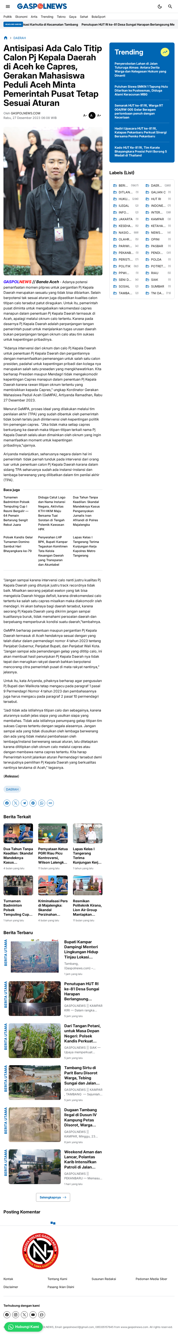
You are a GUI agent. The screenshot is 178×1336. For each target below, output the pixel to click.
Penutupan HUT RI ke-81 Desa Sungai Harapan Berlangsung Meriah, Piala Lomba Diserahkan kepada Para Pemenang (83, 991)
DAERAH (12, 789)
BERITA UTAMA (5, 952)
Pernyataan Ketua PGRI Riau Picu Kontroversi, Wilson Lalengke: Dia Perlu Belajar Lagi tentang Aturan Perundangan (53, 856)
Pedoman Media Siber (151, 1279)
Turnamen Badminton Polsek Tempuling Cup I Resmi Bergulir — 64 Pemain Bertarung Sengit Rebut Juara (16, 510)
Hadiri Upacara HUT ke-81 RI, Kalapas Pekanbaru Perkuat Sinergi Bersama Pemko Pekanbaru (141, 132)
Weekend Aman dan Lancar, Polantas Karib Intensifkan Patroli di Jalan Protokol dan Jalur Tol (83, 1160)
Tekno (61, 16)
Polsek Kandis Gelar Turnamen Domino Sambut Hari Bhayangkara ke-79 (18, 544)
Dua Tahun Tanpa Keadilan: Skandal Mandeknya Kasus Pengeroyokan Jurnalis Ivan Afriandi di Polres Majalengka (86, 510)
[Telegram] (24, 803)
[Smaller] (85, 115)
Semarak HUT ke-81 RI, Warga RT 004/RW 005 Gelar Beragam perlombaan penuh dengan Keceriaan (139, 111)
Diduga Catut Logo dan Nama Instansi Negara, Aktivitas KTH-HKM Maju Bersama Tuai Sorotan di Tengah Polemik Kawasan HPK (51, 513)
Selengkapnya (50, 1197)
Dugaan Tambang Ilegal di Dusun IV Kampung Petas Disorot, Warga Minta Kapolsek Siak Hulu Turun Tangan (83, 1118)
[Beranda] (5, 38)
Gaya (72, 16)
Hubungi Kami (27, 1327)
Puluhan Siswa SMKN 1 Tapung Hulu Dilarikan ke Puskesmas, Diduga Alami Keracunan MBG (141, 90)
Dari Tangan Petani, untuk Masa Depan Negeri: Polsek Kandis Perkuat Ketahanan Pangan (82, 1034)
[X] (15, 803)
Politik (7, 16)
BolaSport (98, 16)
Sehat (84, 16)
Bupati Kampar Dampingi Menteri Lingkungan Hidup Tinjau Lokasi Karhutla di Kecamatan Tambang (81, 950)
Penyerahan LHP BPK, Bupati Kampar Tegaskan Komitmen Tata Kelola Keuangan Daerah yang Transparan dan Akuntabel (53, 550)
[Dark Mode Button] (159, 6)
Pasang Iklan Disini (61, 1287)
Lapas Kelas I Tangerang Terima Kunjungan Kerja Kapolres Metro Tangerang (86, 546)
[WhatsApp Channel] (41, 1314)
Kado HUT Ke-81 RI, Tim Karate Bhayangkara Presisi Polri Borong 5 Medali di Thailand (141, 151)
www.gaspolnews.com (134, 1327)
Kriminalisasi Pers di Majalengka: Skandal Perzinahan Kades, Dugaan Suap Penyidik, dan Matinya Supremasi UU (53, 908)
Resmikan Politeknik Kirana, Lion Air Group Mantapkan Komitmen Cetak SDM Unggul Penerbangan (87, 908)
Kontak (8, 1279)
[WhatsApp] (41, 803)
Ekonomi (21, 16)
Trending (47, 16)
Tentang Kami (57, 1279)
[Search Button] (170, 6)
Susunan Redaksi (104, 1279)
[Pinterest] (33, 803)
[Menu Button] (7, 6)
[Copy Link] (50, 803)
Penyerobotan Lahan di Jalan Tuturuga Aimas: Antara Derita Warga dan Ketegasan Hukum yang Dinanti (140, 69)
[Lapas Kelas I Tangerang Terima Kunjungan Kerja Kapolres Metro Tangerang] (87, 833)
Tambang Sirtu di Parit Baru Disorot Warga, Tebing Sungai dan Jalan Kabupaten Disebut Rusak (82, 1075)
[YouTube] (33, 1314)
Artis (34, 16)
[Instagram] (15, 1314)
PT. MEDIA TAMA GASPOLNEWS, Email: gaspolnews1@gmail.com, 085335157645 (63, 1327)
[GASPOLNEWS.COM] (42, 6)
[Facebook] (6, 803)
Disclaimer (10, 1287)
